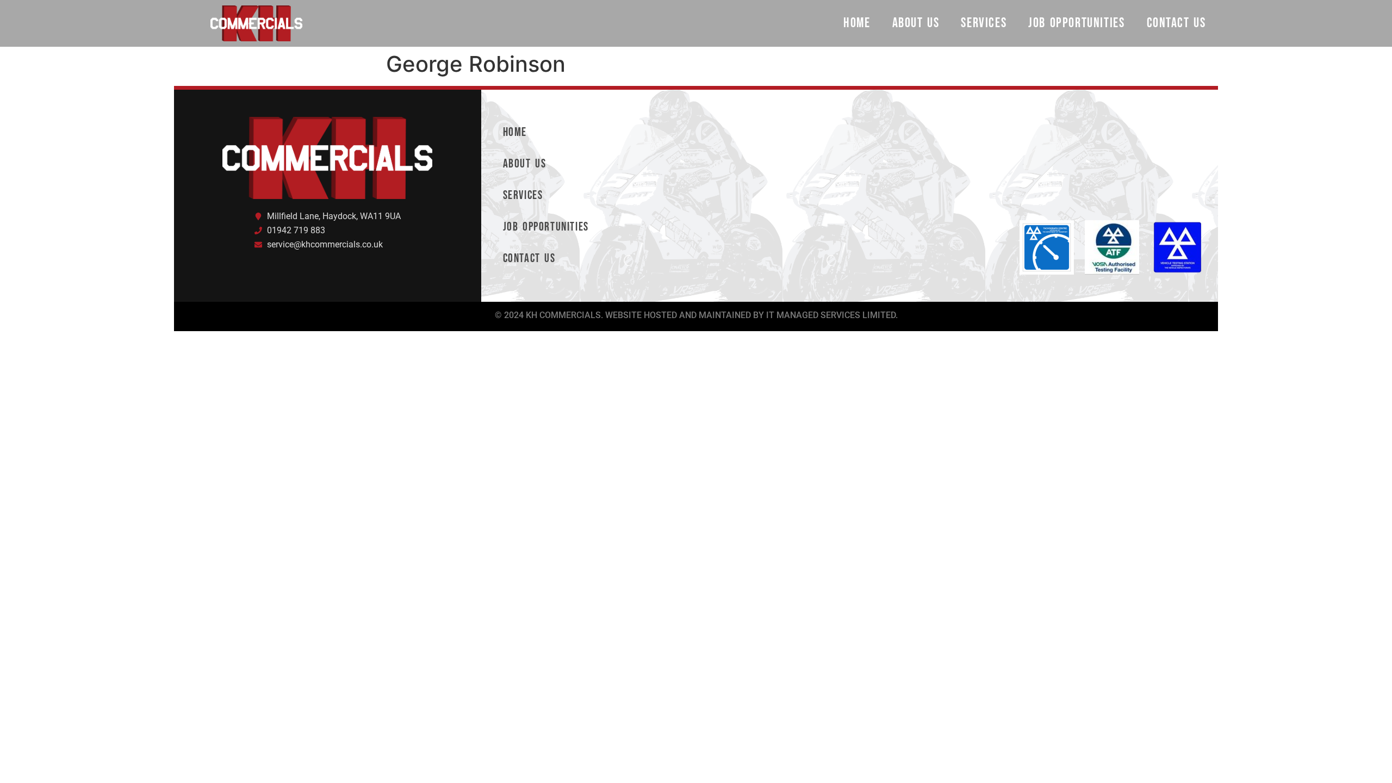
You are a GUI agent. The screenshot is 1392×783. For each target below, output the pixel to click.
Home (856, 23)
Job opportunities (1076, 23)
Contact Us (1176, 23)
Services (983, 23)
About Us (916, 23)
